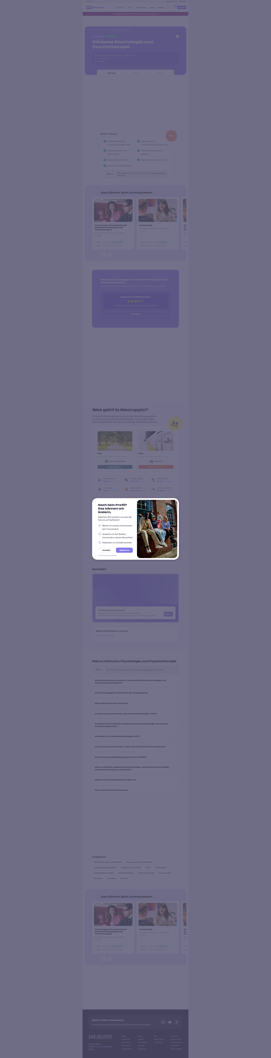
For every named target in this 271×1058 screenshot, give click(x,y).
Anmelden (106, 550)
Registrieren (124, 550)
